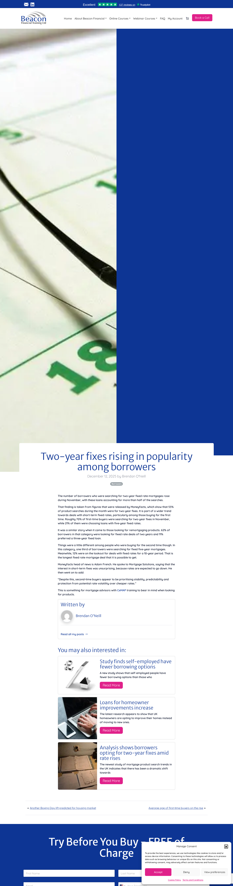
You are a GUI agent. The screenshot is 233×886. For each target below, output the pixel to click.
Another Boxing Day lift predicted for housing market (63, 808)
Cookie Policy (174, 880)
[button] (226, 846)
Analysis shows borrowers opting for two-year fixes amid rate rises (134, 753)
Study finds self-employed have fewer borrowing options (136, 664)
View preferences (214, 872)
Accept (158, 872)
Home (68, 18)
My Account (175, 18)
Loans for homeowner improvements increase (126, 705)
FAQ (162, 18)
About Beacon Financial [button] (90, 18)
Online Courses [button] (118, 18)
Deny (186, 872)
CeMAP (121, 590)
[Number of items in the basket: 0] (187, 18)
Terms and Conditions (193, 880)
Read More (111, 685)
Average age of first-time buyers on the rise (176, 808)
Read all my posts (72, 634)
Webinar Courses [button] (144, 18)
